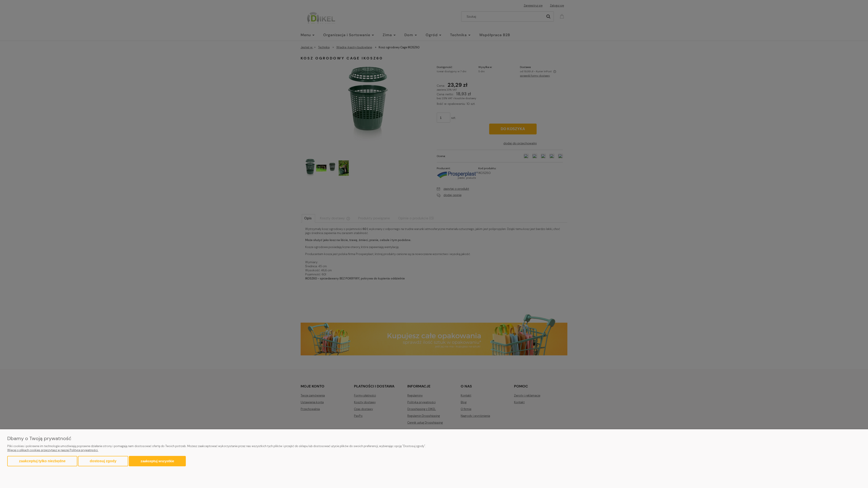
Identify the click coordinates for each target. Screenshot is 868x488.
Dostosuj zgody (103, 461)
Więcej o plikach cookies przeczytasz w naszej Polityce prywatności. (52, 450)
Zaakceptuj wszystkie (157, 461)
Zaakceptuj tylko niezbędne (42, 461)
